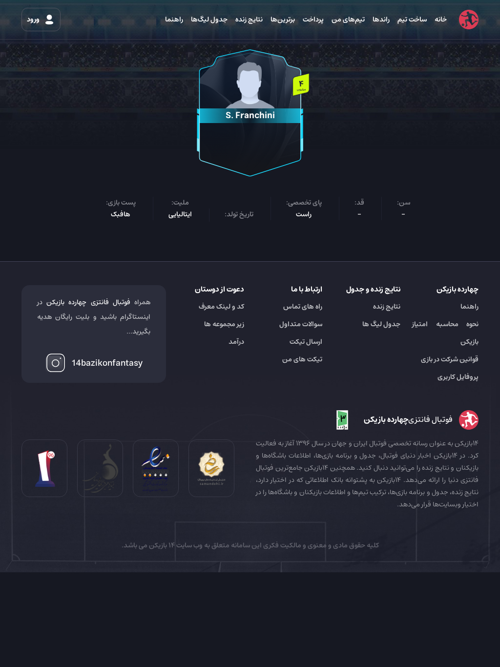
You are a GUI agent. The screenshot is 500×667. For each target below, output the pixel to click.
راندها (381, 19)
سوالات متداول (300, 324)
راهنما (174, 19)
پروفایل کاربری (458, 377)
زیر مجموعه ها (224, 324)
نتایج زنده (249, 19)
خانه (441, 19)
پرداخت (313, 19)
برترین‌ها (283, 19)
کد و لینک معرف (221, 307)
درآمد (236, 342)
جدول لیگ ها (381, 324)
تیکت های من (302, 359)
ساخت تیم (412, 19)
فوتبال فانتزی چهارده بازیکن (88, 302)
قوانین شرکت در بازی (450, 359)
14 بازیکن (161, 545)
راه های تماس (302, 307)
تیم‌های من (348, 19)
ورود (34, 19)
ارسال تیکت (306, 342)
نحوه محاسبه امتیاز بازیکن (445, 333)
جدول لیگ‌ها (209, 19)
